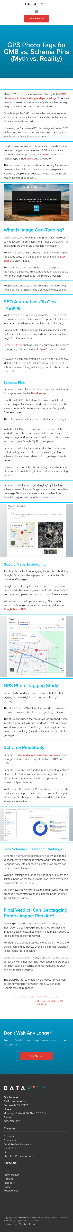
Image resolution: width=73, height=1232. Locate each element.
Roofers (8, 1179)
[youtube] (24, 1224)
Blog (6, 1171)
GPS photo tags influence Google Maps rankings (35, 96)
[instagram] (20, 1224)
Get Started (36, 1056)
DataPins (36, 393)
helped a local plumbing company (39, 755)
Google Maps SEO (15, 609)
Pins (6, 1152)
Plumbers (9, 1183)
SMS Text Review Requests (19, 1156)
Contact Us (10, 1140)
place (29, 159)
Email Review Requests (17, 1144)
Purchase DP (37, 18)
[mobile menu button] (36, 12)
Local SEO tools (13, 345)
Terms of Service (59, 1217)
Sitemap (32, 1217)
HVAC (7, 1187)
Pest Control (11, 1191)
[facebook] (29, 1224)
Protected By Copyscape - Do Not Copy (21, 1220)
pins (43, 349)
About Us (9, 1136)
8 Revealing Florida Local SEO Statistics (49, 1002)
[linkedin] (34, 1224)
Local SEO (23, 997)
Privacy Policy (44, 1217)
